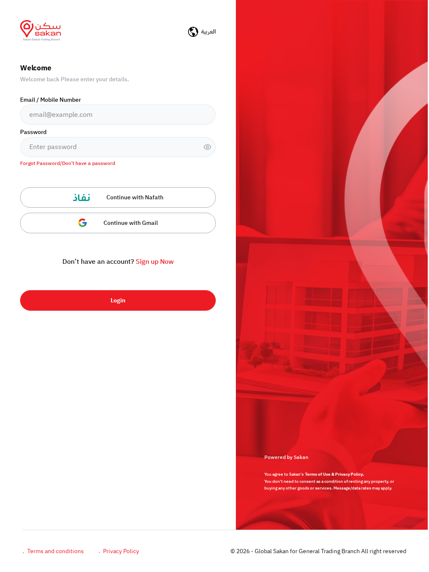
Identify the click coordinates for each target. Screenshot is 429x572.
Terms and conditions (53, 551)
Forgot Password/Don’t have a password (67, 163)
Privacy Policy (118, 551)
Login (118, 300)
